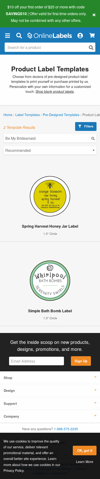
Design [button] (9, 390)
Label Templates (27, 114)
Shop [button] (8, 377)
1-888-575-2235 (66, 428)
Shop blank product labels (55, 91)
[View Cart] (92, 35)
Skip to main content (17, 16)
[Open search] (91, 47)
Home (7, 114)
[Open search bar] (19, 36)
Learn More (84, 461)
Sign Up (81, 361)
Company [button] (11, 416)
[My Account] (80, 36)
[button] (7, 36)
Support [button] (10, 403)
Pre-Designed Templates (61, 114)
